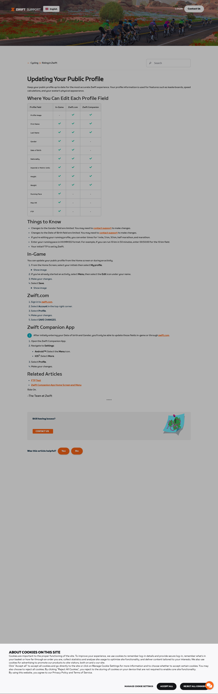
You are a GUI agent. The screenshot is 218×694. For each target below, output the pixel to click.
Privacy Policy (60, 673)
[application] (209, 685)
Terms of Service (83, 673)
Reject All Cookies (195, 686)
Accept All (166, 686)
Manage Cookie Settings (139, 686)
